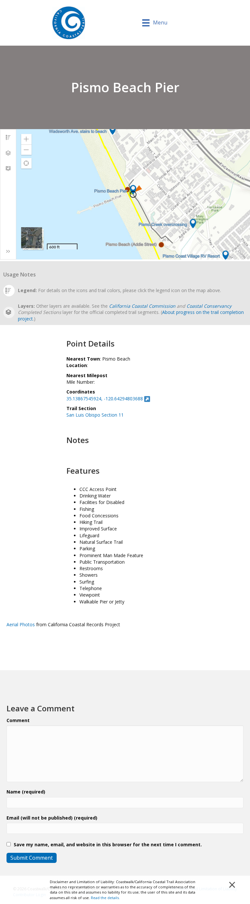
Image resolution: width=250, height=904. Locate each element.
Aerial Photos (21, 624)
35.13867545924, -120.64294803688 (104, 398)
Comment (18, 720)
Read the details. (105, 897)
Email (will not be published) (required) (52, 818)
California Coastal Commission (142, 306)
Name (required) (26, 792)
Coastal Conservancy (209, 306)
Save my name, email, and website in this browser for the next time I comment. (108, 844)
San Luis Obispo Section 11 (95, 415)
